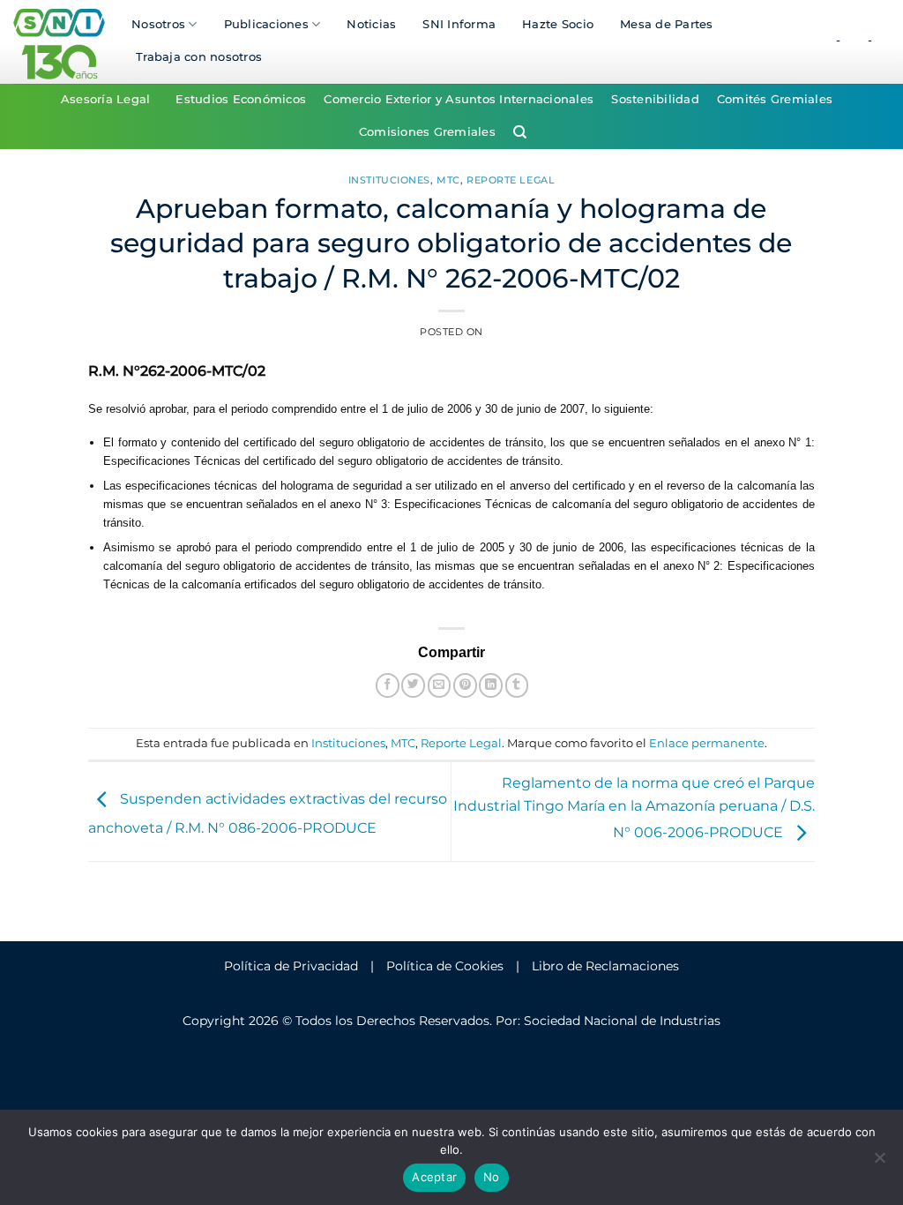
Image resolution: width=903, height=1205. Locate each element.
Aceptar (434, 1177)
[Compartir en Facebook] (387, 685)
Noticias (371, 24)
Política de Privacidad (291, 966)
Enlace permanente (707, 743)
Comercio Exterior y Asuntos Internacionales (458, 99)
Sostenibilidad (655, 99)
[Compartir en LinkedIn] (491, 685)
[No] (879, 1163)
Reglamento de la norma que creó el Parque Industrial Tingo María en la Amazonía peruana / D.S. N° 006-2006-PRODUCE (634, 808)
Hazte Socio (557, 24)
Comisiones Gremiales (427, 131)
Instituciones (389, 180)
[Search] (519, 132)
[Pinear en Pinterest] (465, 685)
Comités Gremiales (774, 99)
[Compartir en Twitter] (413, 685)
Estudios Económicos (240, 99)
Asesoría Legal (106, 99)
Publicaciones (266, 24)
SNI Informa (459, 24)
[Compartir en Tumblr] (517, 685)
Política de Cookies (445, 966)
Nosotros (158, 24)
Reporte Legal (510, 180)
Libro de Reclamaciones (605, 966)
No (491, 1177)
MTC (448, 180)
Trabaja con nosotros (199, 57)
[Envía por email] (440, 685)
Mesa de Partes (666, 24)
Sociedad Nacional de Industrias (622, 1021)
